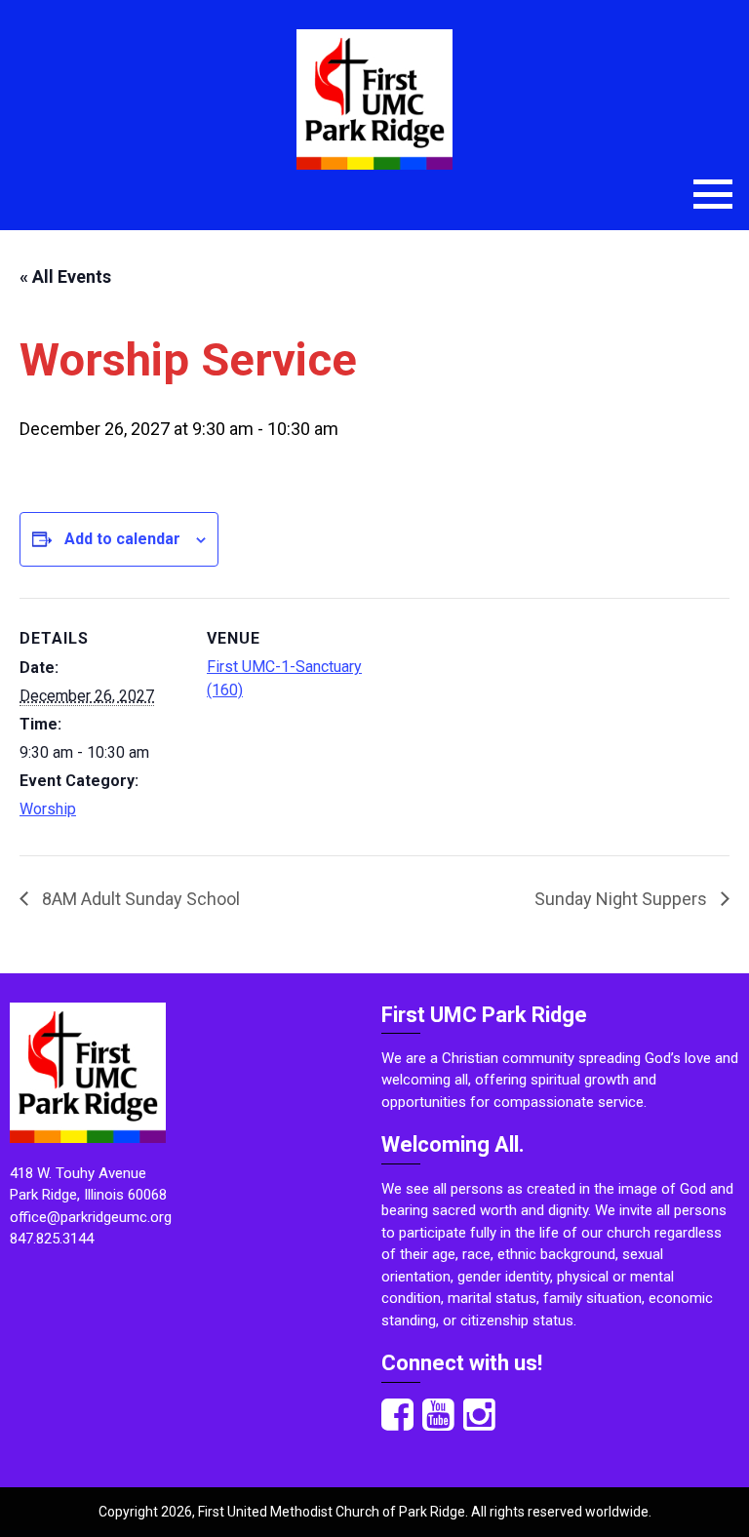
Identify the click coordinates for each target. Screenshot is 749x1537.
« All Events (65, 276)
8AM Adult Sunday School (139, 898)
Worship (48, 809)
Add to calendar (122, 539)
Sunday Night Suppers (622, 898)
